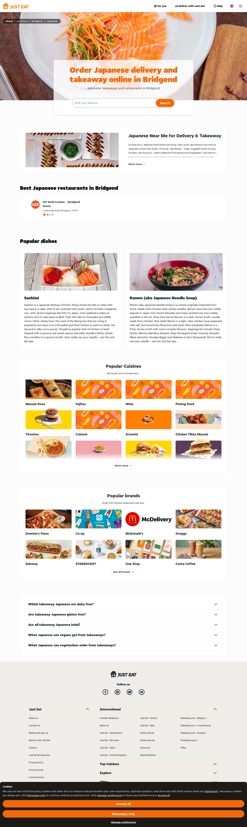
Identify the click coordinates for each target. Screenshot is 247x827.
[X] (129, 692)
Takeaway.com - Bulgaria (193, 732)
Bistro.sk (104, 725)
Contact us (34, 725)
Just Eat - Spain (107, 747)
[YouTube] (141, 692)
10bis (183, 747)
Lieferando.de (147, 740)
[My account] (240, 6)
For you (162, 6)
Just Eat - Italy (147, 725)
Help (220, 6)
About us (33, 718)
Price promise (36, 769)
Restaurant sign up (38, 732)
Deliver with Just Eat (192, 6)
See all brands (121, 572)
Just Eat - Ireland (148, 718)
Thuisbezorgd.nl (188, 740)
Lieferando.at (147, 732)
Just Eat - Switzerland (111, 732)
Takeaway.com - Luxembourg (195, 725)
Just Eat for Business (39, 755)
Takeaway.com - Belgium (193, 718)
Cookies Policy (36, 777)
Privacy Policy (36, 762)
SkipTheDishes (147, 755)
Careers (33, 747)
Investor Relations (109, 718)
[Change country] (232, 6)
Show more (135, 164)
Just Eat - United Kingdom (113, 755)
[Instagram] (117, 692)
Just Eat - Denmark (109, 740)
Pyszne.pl (145, 747)
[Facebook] (105, 692)
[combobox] (113, 103)
